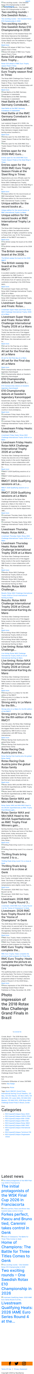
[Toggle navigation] (30, 7)
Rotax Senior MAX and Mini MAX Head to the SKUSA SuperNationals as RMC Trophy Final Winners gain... (16, 807)
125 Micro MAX (23, 1096)
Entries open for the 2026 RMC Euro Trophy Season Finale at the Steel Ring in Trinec (16, 160)
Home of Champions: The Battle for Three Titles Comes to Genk (16, 1251)
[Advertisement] (17, 1156)
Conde (27, 1103)
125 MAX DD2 (13, 1100)
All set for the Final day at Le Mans (13, 358)
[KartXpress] (8, 6)
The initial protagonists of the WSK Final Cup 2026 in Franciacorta (15, 1195)
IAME (25, 1125)
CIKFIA (26, 1116)
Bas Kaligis (11, 1084)
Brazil (8, 1091)
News (25, 1114)
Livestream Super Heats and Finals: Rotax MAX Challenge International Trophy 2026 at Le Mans (16, 312)
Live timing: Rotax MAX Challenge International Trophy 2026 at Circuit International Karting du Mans (14, 655)
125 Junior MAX (14, 1098)
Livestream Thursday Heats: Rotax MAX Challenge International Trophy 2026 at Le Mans (16, 538)
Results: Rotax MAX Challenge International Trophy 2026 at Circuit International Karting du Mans (16, 595)
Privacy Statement (20, 1369)
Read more (5, 45)
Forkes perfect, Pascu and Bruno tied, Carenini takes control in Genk (16, 1223)
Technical (26, 1132)
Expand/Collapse (14, 1114)
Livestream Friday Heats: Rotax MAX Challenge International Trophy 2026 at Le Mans (16, 437)
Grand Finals (21, 1091)
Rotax (12, 1087)
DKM (25, 1121)
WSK (25, 1118)
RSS (6, 1114)
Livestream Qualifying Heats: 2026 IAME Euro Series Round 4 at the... (17, 1312)
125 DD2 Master (11, 1096)
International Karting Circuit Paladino (14, 1093)
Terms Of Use (6, 1369)
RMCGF (13, 1091)
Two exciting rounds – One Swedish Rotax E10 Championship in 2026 (16, 1281)
